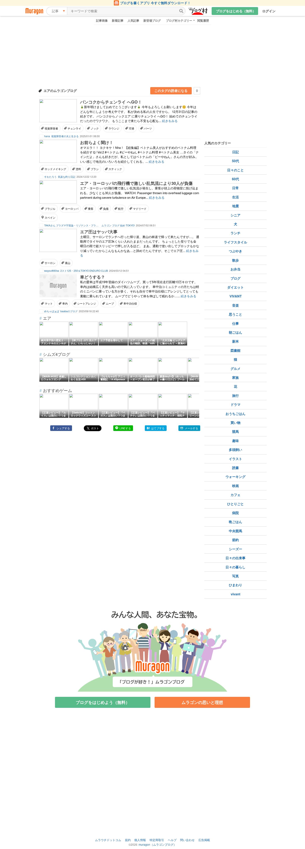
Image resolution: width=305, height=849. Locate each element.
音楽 (235, 305)
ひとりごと (235, 503)
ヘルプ (172, 840)
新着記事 (117, 20)
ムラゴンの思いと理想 (202, 702)
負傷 (106, 209)
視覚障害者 (51, 128)
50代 (235, 160)
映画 (235, 485)
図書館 (235, 350)
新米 (235, 341)
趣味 (235, 440)
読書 (235, 467)
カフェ (235, 494)
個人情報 (140, 840)
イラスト (235, 458)
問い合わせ (187, 840)
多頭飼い (235, 449)
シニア (235, 215)
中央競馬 (235, 530)
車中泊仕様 (130, 303)
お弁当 (235, 269)
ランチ (235, 233)
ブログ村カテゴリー (179, 20)
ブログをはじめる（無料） (236, 11)
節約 (235, 539)
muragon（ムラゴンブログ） (157, 844)
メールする (191, 428)
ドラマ (235, 404)
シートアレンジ (86, 303)
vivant (235, 594)
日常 (235, 187)
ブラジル (50, 209)
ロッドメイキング (55, 169)
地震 (235, 206)
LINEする (125, 428)
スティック (115, 169)
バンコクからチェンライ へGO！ (111, 102)
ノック (95, 128)
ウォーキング (235, 476)
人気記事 (133, 20)
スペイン (50, 218)
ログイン (269, 11)
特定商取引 (157, 840)
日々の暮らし (235, 567)
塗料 (78, 169)
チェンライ (74, 128)
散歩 (235, 260)
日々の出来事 (235, 557)
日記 (235, 151)
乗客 (90, 209)
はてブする (158, 428)
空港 (131, 128)
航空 (120, 209)
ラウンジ (114, 128)
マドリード (139, 209)
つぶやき (235, 251)
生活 (235, 197)
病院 (235, 512)
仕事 (235, 323)
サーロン (50, 263)
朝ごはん (235, 332)
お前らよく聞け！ (96, 142)
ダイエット (235, 287)
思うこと (235, 314)
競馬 (235, 431)
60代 (235, 178)
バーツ (148, 128)
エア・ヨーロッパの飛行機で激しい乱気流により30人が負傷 (136, 183)
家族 (235, 377)
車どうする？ (92, 277)
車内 (65, 303)
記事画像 (102, 20)
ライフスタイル (235, 242)
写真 (235, 576)
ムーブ (110, 303)
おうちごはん (235, 413)
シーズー (235, 549)
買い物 (235, 422)
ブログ (235, 278)
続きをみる (170, 120)
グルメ (235, 368)
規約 (128, 840)
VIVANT (235, 296)
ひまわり (235, 584)
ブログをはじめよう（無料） (103, 702)
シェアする (63, 428)
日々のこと (235, 170)
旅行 (235, 395)
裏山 (67, 263)
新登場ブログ (152, 20)
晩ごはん (235, 521)
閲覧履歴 (203, 20)
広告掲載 (204, 840)
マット (49, 303)
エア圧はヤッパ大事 (98, 231)
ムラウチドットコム (108, 840)
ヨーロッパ (71, 209)
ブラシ (95, 169)
